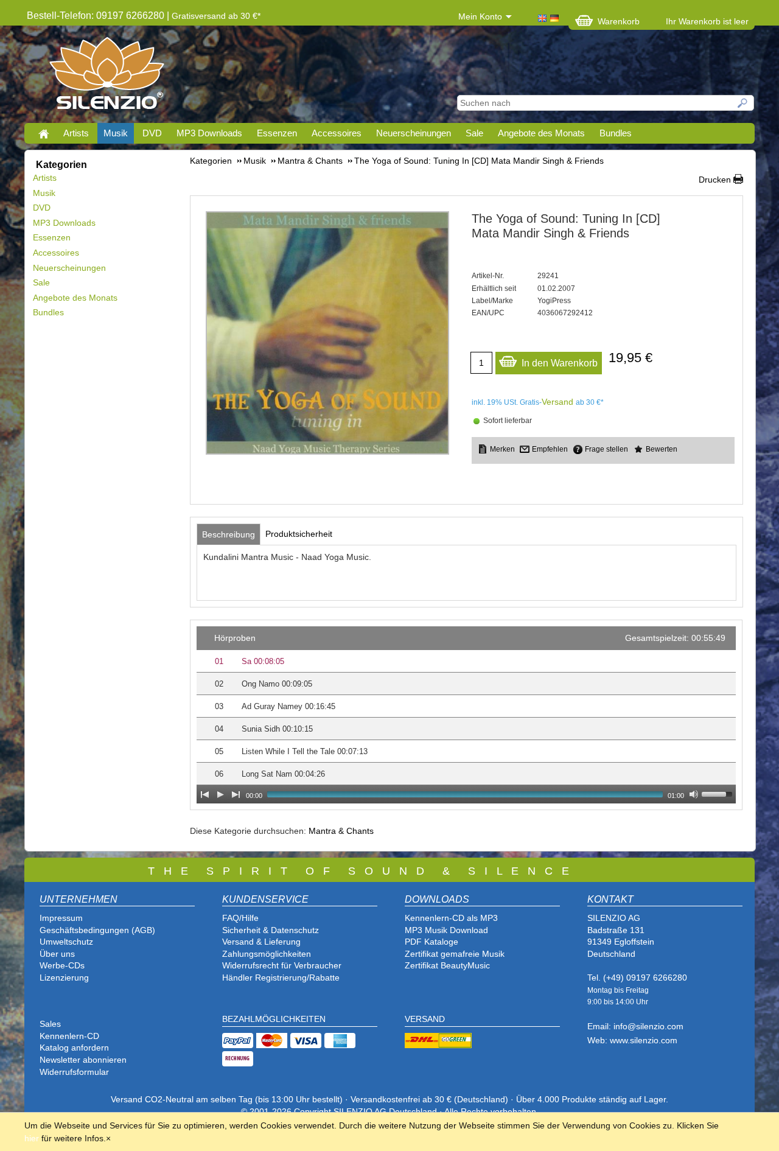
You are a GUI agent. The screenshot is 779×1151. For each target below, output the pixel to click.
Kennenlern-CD (69, 1036)
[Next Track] (236, 794)
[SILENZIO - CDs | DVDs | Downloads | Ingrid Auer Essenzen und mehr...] (107, 76)
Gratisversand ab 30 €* (216, 16)
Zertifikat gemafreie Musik (455, 954)
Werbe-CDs (62, 965)
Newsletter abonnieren (83, 1060)
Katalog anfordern (74, 1047)
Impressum (61, 918)
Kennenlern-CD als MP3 (451, 918)
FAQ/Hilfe (240, 918)
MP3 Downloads (209, 133)
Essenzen (277, 133)
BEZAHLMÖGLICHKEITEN (274, 1019)
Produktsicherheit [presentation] (298, 534)
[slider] (719, 793)
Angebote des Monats (541, 133)
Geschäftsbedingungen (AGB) (97, 930)
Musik (115, 133)
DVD (152, 133)
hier (31, 1138)
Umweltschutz (66, 941)
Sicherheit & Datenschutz (270, 930)
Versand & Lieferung (261, 941)
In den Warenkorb (560, 363)
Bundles (615, 133)
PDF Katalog (429, 941)
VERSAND (425, 1019)
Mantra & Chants (341, 831)
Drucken (715, 179)
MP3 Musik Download (446, 930)
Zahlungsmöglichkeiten (266, 954)
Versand (557, 402)
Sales (50, 1024)
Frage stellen (606, 449)
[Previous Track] (204, 794)
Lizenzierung (64, 977)
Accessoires (337, 133)
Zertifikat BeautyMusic (447, 965)
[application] (466, 714)
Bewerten (661, 449)
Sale (474, 133)
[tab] (228, 534)
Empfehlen (550, 449)
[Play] (220, 794)
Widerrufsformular (74, 1072)
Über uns (57, 954)
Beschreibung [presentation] (228, 534)
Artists (76, 133)
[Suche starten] (743, 103)
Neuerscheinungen (413, 133)
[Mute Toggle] (694, 794)
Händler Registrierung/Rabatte (281, 977)
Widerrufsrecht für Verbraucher (281, 965)
